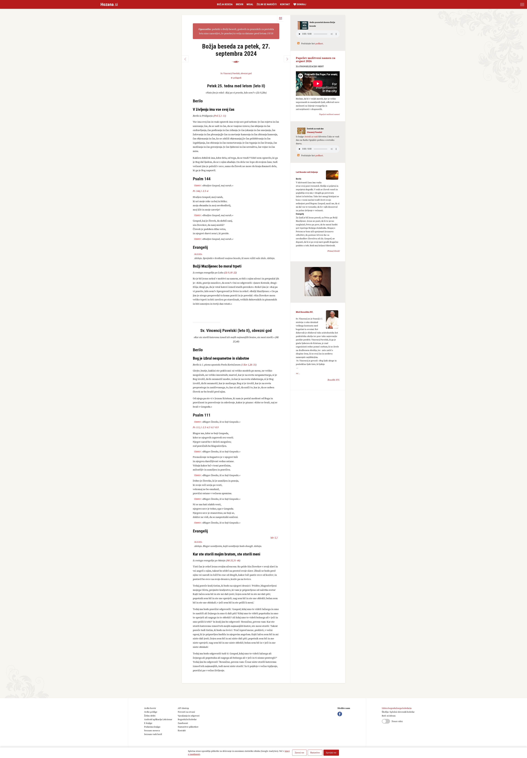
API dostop (183, 708)
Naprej (287, 59)
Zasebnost (183, 723)
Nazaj (185, 59)
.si (109, 4)
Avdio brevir (150, 708)
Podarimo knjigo (152, 726)
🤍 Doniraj (299, 4)
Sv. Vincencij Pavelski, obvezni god (236, 73)
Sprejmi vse (331, 752)
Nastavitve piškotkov (188, 726)
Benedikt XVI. (334, 379)
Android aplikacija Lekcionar (158, 719)
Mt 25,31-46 (233, 560)
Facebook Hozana (340, 714)
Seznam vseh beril (153, 734)
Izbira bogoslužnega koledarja (396, 708)
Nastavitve (315, 752)
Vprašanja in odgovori (188, 715)
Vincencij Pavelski (314, 132)
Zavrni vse (299, 752)
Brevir (239, 4)
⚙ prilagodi (236, 77)
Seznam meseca (152, 730)
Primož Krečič (333, 251)
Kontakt (285, 4)
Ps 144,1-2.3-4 (200, 191)
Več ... (298, 373)
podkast (319, 43)
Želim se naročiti (267, 4)
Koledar (280, 18)
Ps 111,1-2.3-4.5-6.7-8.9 (205, 427)
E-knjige (148, 723)
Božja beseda (225, 4)
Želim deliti (149, 715)
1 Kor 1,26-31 (249, 364)
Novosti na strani (186, 711)
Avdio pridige (150, 711)
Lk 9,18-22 (230, 272)
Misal (250, 4)
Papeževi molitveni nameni (329, 114)
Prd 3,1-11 (219, 115)
